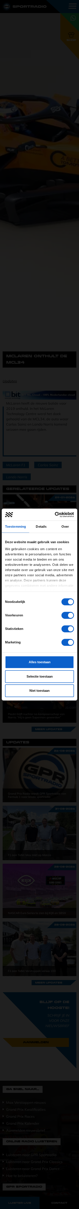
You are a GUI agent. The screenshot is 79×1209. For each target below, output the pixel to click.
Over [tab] (65, 526)
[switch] (67, 615)
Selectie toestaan (40, 676)
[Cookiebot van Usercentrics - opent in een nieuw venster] (56, 514)
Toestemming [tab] (15, 526)
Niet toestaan (39, 690)
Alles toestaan (39, 662)
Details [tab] (41, 526)
